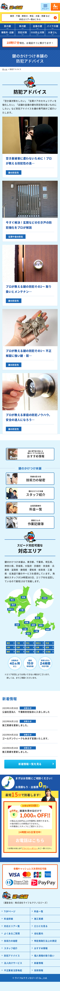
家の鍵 (7, 26)
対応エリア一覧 (12, 926)
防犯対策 (22, 32)
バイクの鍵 (52, 26)
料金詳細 (8, 918)
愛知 (18, 651)
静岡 (8, 651)
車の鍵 (22, 26)
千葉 (18, 643)
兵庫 (37, 647)
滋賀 (47, 647)
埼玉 (27, 643)
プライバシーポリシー (30, 848)
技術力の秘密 (11, 940)
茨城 (47, 643)
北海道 (48, 651)
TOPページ (10, 911)
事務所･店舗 (7, 32)
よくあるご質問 (12, 933)
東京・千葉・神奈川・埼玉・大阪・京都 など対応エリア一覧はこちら (30, 18)
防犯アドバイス (12, 955)
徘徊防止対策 (37, 32)
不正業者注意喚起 (13, 970)
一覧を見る (30, 764)
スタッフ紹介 (11, 948)
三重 (37, 651)
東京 (8, 643)
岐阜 (27, 651)
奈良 (27, 647)
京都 (18, 647)
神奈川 (38, 643)
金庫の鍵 (37, 26)
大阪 (8, 647)
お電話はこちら (30, 840)
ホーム (4, 69)
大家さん (52, 32)
